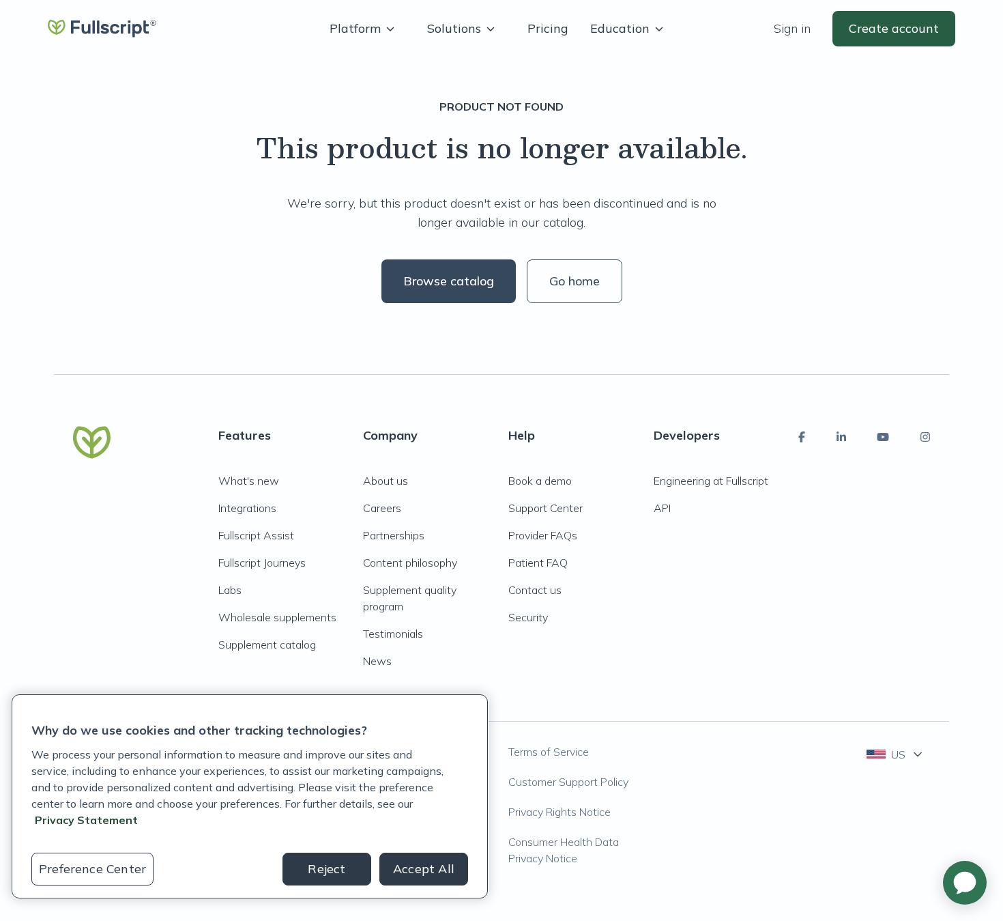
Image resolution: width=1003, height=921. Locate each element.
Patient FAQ (538, 562)
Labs (230, 590)
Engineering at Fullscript (711, 480)
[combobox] (895, 754)
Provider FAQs (542, 535)
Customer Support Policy (568, 782)
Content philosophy (410, 562)
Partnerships (393, 535)
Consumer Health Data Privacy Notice (563, 850)
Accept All (423, 869)
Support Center (545, 508)
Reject (326, 869)
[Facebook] (801, 437)
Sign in (792, 28)
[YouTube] (883, 437)
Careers (382, 508)
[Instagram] (925, 437)
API (662, 508)
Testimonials (393, 633)
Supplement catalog (267, 644)
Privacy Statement (86, 820)
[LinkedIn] (841, 437)
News (377, 661)
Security (528, 617)
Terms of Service (548, 752)
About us (385, 480)
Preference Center (92, 869)
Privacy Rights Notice (559, 812)
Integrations (247, 508)
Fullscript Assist (256, 535)
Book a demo (540, 480)
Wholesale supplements (277, 617)
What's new (248, 480)
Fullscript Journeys (262, 562)
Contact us (535, 590)
